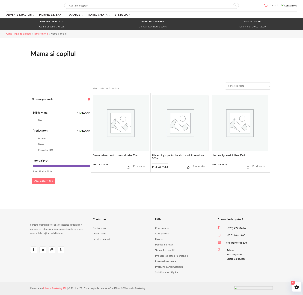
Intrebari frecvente (165, 261)
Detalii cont (99, 233)
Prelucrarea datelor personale (171, 256)
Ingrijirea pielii (41, 34)
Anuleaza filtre (43, 181)
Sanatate (74, 15)
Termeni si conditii (165, 250)
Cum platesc (162, 233)
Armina (42, 138)
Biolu (41, 144)
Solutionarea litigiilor (166, 272)
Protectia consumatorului (169, 267)
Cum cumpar (162, 228)
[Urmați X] (61, 249)
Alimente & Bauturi (19, 15)
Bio (40, 120)
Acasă (9, 34)
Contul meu (99, 228)
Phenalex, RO (45, 150)
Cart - (274, 5)
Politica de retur (164, 244)
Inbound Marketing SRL (54, 288)
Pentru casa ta (97, 15)
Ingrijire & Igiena (50, 15)
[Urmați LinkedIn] (42, 249)
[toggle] (83, 113)
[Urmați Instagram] (52, 249)
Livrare (159, 239)
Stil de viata (122, 15)
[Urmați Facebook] (33, 249)
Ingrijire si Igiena (22, 34)
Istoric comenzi (101, 239)
